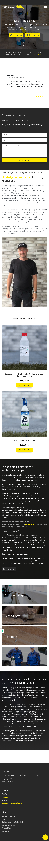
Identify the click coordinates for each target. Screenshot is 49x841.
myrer (22, 501)
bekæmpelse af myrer (34, 478)
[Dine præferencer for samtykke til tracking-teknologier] (2, 631)
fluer (4, 480)
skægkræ (37, 501)
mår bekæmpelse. (20, 554)
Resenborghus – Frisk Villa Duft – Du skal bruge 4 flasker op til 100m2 (24, 375)
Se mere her (9, 569)
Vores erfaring (8, 816)
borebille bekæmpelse (25, 198)
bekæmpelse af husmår (26, 195)
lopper (33, 480)
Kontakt (5, 831)
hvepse (24, 480)
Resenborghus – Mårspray (24, 440)
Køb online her (25, 385)
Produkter (6, 828)
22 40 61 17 (39, 54)
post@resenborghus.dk (12, 803)
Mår (3, 819)
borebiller (15, 480)
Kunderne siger (8, 825)
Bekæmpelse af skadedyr (13, 822)
